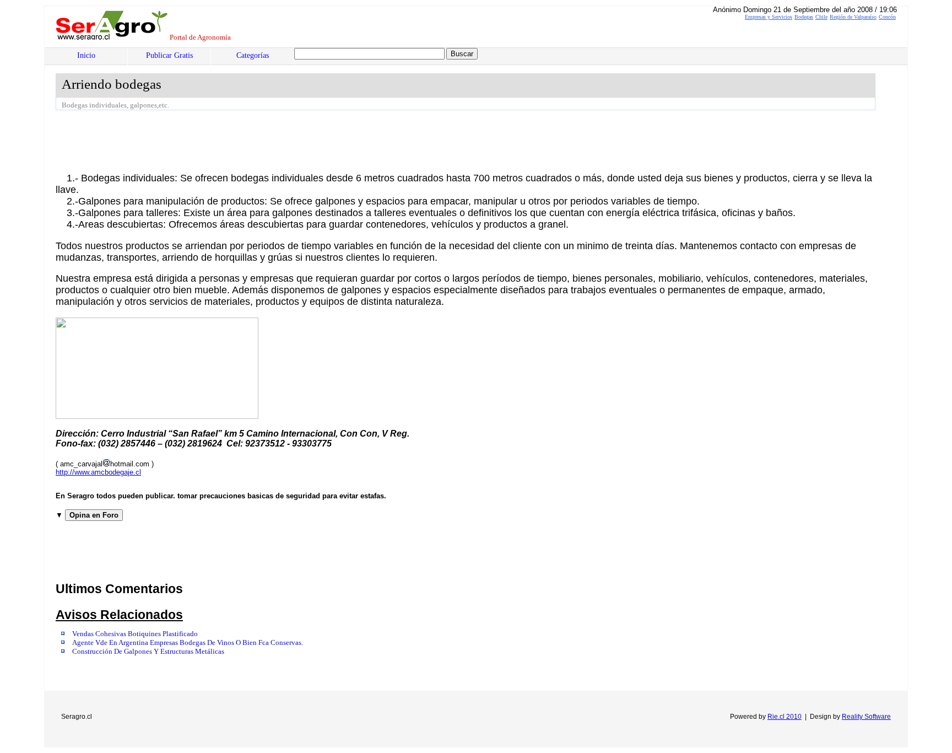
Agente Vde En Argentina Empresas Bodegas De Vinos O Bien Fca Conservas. (187, 643)
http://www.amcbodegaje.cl (98, 472)
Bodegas (803, 17)
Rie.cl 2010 (784, 716)
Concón (887, 17)
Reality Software (866, 716)
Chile (821, 17)
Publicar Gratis (169, 55)
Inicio (86, 55)
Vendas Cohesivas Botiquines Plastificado (135, 634)
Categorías (252, 55)
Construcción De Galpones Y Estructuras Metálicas (148, 651)
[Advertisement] (256, 140)
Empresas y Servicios (768, 17)
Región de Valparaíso (853, 17)
